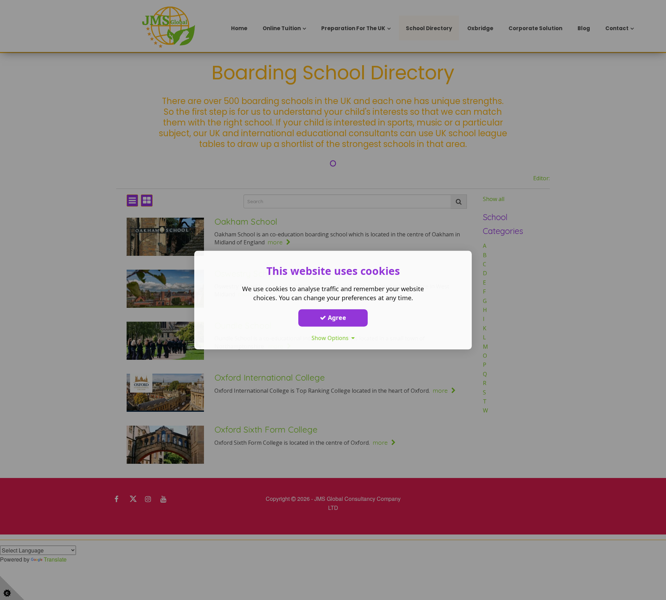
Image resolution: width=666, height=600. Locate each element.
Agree (336, 317)
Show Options (331, 338)
